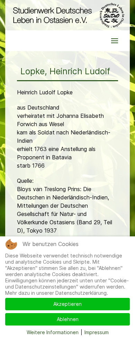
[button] (114, 40)
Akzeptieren (67, 304)
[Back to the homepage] (67, 15)
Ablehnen (68, 319)
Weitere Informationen (53, 332)
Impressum (96, 332)
